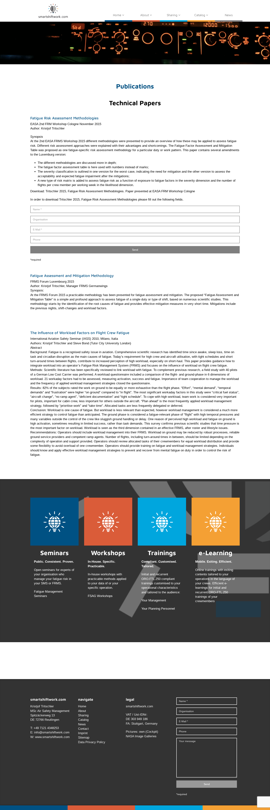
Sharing (172, 15)
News (229, 15)
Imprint (83, 733)
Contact (83, 728)
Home (117, 15)
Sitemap (83, 737)
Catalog (200, 15)
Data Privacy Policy (91, 742)
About (145, 15)
